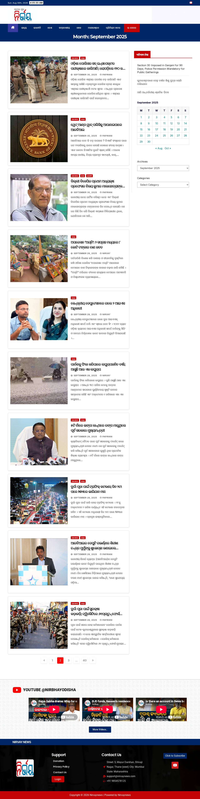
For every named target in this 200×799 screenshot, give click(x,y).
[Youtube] (175, 765)
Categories (143, 178)
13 (178, 123)
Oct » (168, 148)
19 (171, 129)
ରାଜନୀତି (37, 28)
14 (185, 123)
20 (178, 129)
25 (164, 135)
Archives (142, 161)
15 (141, 129)
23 (148, 135)
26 (171, 135)
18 (164, 129)
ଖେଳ (79, 28)
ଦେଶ (50, 28)
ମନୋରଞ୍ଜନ (93, 28)
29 (141, 141)
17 (156, 129)
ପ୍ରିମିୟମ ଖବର (113, 28)
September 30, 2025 (86, 74)
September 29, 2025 (86, 253)
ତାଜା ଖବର (75, 58)
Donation (58, 761)
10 (156, 123)
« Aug (158, 148)
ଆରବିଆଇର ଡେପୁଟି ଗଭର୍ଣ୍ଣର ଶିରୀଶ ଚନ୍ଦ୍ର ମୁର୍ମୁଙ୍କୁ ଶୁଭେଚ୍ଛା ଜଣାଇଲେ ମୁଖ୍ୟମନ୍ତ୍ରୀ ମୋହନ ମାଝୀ (94, 548)
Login (58, 779)
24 (156, 135)
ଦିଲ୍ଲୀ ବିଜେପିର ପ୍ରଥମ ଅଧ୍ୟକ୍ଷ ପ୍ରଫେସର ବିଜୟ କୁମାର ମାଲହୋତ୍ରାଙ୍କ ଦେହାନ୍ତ (96, 186)
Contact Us (59, 772)
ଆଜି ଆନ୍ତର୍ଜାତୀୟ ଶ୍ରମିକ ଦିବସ (153, 92)
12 (171, 123)
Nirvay (106, 253)
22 (141, 135)
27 (178, 135)
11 (164, 123)
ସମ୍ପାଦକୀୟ (64, 28)
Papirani (107, 74)
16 (149, 129)
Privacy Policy (61, 766)
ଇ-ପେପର (131, 28)
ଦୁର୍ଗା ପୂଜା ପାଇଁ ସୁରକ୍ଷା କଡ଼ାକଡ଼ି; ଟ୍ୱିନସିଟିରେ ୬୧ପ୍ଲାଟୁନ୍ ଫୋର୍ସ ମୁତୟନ (95, 614)
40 (85, 660)
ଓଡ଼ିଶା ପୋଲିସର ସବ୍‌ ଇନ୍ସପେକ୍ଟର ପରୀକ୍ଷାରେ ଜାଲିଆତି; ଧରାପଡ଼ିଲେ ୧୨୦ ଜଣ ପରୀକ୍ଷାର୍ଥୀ (98, 68)
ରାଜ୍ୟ (24, 28)
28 (185, 135)
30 (148, 141)
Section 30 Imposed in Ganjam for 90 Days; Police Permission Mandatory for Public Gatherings (161, 69)
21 (185, 129)
